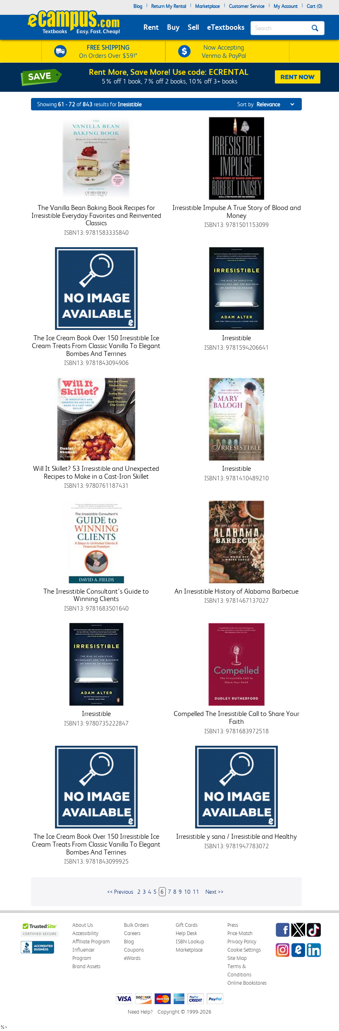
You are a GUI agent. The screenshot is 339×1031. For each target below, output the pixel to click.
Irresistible (236, 338)
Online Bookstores (247, 983)
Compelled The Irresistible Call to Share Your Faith (236, 717)
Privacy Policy (241, 941)
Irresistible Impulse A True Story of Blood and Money (236, 211)
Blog (138, 6)
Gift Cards (187, 925)
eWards (132, 958)
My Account (286, 6)
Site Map (237, 958)
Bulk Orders (136, 925)
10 (187, 891)
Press (232, 925)
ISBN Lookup (190, 941)
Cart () (314, 6)
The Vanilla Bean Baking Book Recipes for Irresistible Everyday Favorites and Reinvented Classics (96, 215)
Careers (132, 933)
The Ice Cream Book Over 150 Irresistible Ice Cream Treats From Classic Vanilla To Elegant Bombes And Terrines (96, 345)
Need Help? (140, 1012)
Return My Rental (168, 6)
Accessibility (85, 933)
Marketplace (207, 6)
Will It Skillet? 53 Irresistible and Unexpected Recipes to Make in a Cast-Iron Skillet (96, 472)
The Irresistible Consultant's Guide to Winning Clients (96, 595)
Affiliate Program (91, 941)
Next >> (214, 891)
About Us (82, 925)
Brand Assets (86, 966)
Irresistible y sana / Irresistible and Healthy (236, 836)
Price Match (240, 933)
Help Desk (186, 933)
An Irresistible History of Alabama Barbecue (236, 591)
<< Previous (120, 891)
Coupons (134, 950)
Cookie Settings (244, 950)
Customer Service (247, 6)
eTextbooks (225, 27)
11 (196, 891)
